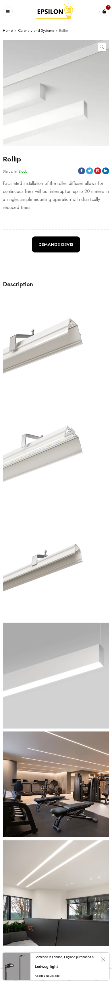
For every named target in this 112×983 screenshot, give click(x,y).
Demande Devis (56, 244)
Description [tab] (18, 284)
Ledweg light (46, 966)
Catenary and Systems (36, 30)
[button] (102, 47)
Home (8, 30)
